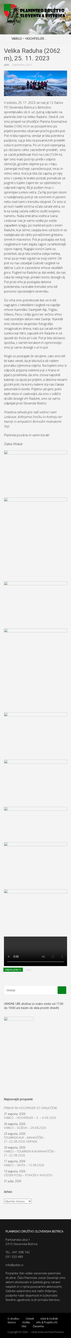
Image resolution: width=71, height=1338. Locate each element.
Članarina (38, 1326)
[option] (37, 39)
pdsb (6, 64)
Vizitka (26, 1322)
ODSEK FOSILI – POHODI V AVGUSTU (28, 1175)
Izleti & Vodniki (49, 1318)
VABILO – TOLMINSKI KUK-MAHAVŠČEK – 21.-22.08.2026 (30, 1153)
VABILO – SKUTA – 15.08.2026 (24, 1165)
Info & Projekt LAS (46, 1322)
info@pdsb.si (14, 1265)
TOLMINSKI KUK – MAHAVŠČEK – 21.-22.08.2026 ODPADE (25, 1139)
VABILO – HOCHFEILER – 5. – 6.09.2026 (39, 38)
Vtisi (28, 969)
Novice (12, 1322)
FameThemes (56, 1332)
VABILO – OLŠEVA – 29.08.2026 (25, 1128)
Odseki (30, 1318)
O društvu (13, 1318)
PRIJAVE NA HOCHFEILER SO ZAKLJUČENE (30, 1108)
